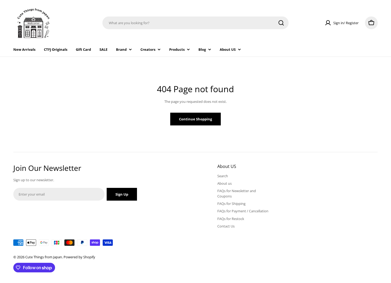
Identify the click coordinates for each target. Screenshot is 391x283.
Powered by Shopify (79, 257)
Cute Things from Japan (43, 257)
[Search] (281, 23)
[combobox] (195, 22)
